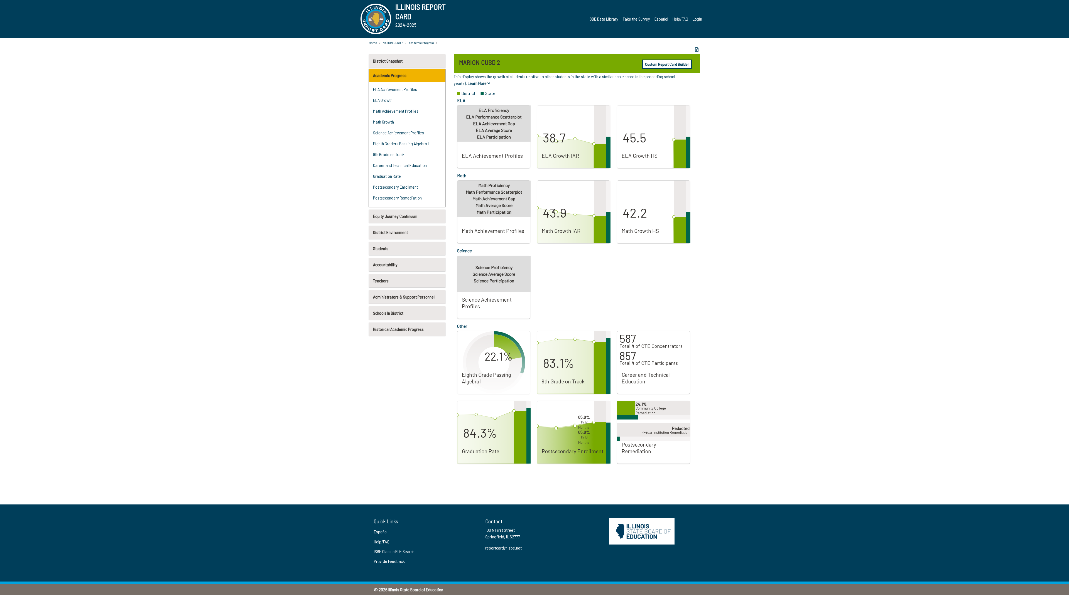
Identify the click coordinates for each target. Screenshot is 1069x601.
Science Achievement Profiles (398, 132)
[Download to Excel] (696, 49)
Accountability (385, 264)
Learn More (477, 83)
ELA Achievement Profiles (395, 89)
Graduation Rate (387, 176)
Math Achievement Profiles (395, 111)
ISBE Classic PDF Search (394, 551)
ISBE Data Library (603, 18)
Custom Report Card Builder (667, 64)
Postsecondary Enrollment (395, 186)
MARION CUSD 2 (393, 43)
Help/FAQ (680, 18)
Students (380, 248)
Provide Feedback (389, 561)
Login (697, 18)
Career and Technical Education (400, 165)
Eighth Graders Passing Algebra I (401, 143)
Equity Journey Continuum (395, 216)
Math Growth (383, 121)
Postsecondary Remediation (397, 197)
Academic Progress (389, 75)
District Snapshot (388, 60)
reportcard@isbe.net (503, 547)
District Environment (390, 232)
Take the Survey (636, 18)
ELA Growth (383, 100)
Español (661, 18)
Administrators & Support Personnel (404, 296)
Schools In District (388, 313)
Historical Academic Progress (398, 329)
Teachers (381, 280)
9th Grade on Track (388, 154)
